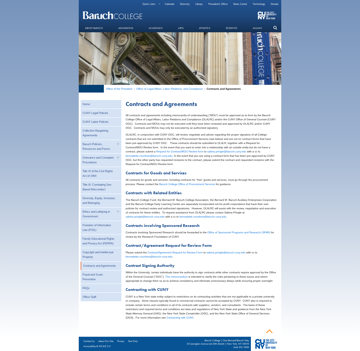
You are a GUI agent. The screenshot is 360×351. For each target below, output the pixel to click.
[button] (275, 28)
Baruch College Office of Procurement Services (187, 184)
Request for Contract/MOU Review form (179, 151)
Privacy (120, 341)
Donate (274, 4)
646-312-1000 (241, 347)
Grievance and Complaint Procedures (98, 160)
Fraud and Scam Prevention (92, 277)
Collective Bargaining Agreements (95, 133)
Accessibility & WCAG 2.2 (97, 346)
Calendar (169, 4)
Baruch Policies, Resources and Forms (96, 146)
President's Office (218, 4)
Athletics (204, 28)
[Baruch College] (113, 15)
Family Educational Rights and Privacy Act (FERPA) (98, 241)
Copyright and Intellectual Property (97, 254)
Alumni (257, 28)
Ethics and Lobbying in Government (96, 214)
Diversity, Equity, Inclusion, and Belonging (98, 200)
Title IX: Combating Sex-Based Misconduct (97, 187)
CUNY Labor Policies (95, 121)
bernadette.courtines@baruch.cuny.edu (149, 155)
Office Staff (89, 296)
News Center (240, 4)
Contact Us (88, 341)
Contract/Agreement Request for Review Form (175, 252)
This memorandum (176, 276)
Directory (185, 4)
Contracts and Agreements (99, 265)
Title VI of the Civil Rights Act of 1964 (97, 173)
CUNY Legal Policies (95, 112)
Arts (181, 28)
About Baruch (94, 28)
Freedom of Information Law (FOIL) (96, 227)
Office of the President (119, 88)
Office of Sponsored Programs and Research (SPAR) (238, 232)
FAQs (86, 288)
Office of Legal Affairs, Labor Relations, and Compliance (169, 88)
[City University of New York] (267, 15)
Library (199, 4)
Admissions (125, 28)
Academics (156, 28)
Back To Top (269, 331)
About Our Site (105, 341)
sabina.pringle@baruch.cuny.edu (226, 151)
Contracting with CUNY (180, 317)
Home (86, 104)
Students (231, 28)
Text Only (133, 341)
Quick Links (148, 4)
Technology (259, 4)
